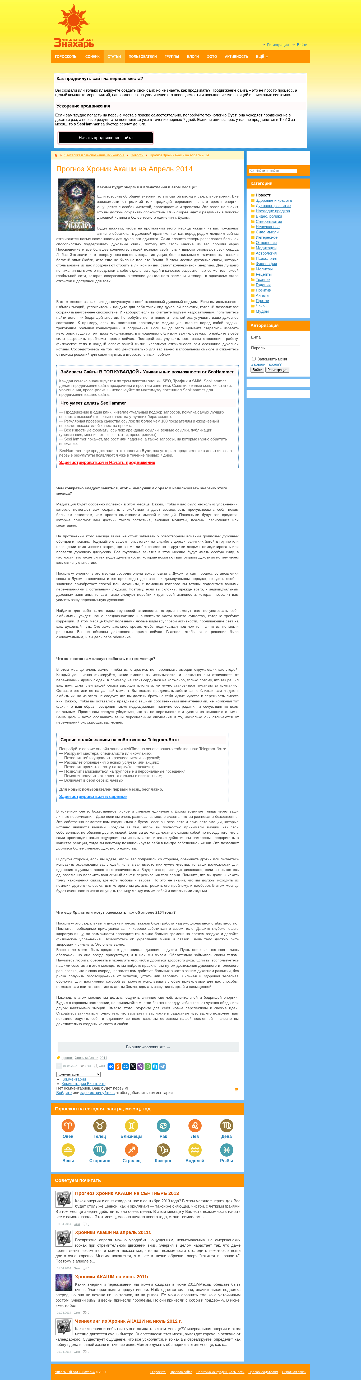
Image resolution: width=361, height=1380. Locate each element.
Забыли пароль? (266, 364)
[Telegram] (162, 1066)
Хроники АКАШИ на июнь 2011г (112, 1276)
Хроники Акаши (86, 1058)
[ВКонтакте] (111, 1066)
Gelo (102, 1065)
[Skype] (155, 1066)
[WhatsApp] (148, 1066)
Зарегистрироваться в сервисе (93, 796)
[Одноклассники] (118, 1066)
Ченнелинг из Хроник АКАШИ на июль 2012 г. (128, 1321)
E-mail (256, 337)
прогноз (67, 1058)
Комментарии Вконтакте (83, 1083)
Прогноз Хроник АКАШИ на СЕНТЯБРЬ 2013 (127, 1193)
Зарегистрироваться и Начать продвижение (107, 462)
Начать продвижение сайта (106, 137)
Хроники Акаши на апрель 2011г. (113, 1232)
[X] (133, 1066)
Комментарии (74, 1079)
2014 (103, 1058)
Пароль (258, 348)
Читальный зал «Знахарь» (75, 1372)
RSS (236, 1090)
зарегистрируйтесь (97, 1092)
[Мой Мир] (125, 1066)
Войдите (64, 1092)
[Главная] (56, 155)
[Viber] (140, 1066)
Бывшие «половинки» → (148, 1047)
